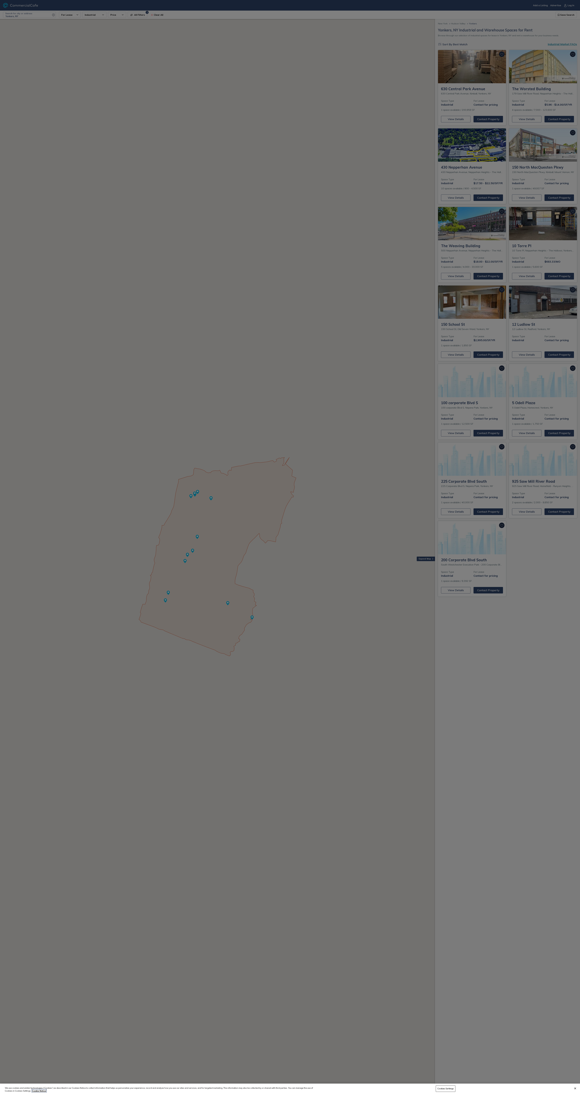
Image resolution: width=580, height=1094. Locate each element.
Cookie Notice (39, 1091)
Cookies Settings (445, 1088)
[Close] (575, 1088)
